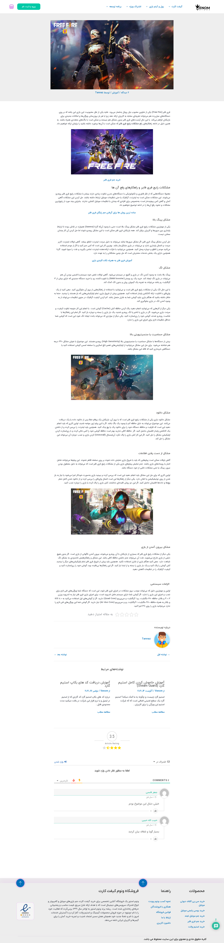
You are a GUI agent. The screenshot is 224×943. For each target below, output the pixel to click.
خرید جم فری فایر (112, 180)
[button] (170, 6)
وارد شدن (59, 762)
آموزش (115, 92)
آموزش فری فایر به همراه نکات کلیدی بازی (112, 260)
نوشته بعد (60, 654)
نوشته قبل (163, 654)
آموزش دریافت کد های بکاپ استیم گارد (85, 684)
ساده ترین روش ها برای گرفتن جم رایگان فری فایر (112, 212)
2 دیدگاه (125, 92)
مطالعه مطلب (158, 712)
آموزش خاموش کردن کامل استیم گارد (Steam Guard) (141, 684)
